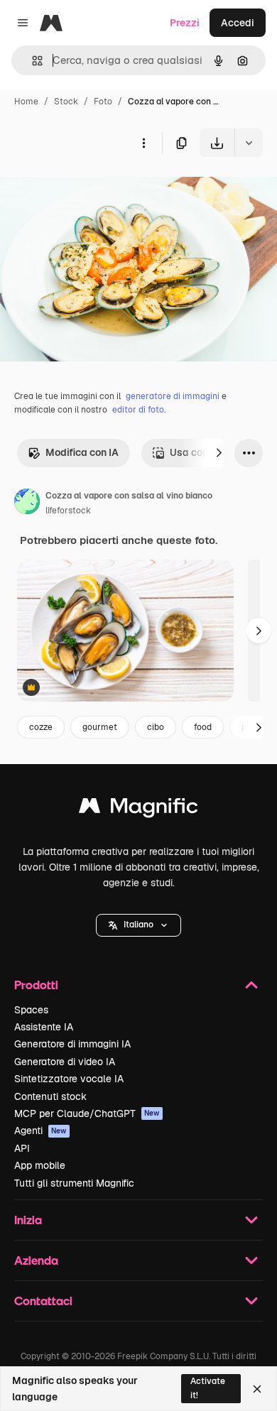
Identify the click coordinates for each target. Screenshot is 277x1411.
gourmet (99, 727)
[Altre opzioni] (143, 143)
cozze (41, 727)
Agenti (40, 1130)
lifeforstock (68, 510)
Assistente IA (43, 1026)
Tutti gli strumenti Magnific (74, 1183)
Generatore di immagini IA (72, 1043)
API (22, 1148)
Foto (103, 101)
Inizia (28, 1219)
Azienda (36, 1260)
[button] (138, 925)
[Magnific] (138, 809)
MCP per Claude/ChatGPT (87, 1113)
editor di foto (138, 409)
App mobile (39, 1165)
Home (26, 101)
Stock (66, 101)
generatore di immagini (172, 396)
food (203, 727)
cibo (155, 727)
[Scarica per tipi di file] (248, 143)
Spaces (31, 1009)
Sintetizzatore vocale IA (69, 1078)
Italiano (138, 924)
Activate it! (207, 1387)
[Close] (257, 1389)
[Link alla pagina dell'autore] (27, 503)
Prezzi (185, 22)
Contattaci (43, 1300)
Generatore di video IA (64, 1061)
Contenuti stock (50, 1096)
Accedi (237, 22)
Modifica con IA (82, 452)
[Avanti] (219, 453)
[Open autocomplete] (31, 60)
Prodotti (36, 984)
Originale (93, 190)
